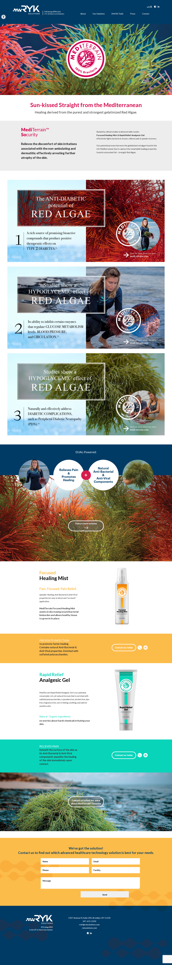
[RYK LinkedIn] (159, 6)
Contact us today (124, 647)
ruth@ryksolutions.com (89, 924)
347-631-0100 (89, 921)
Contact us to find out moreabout (86, 802)
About (83, 13)
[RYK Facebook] (155, 6)
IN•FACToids (117, 13)
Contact (145, 13)
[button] (3, 16)
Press (132, 13)
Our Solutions (99, 13)
